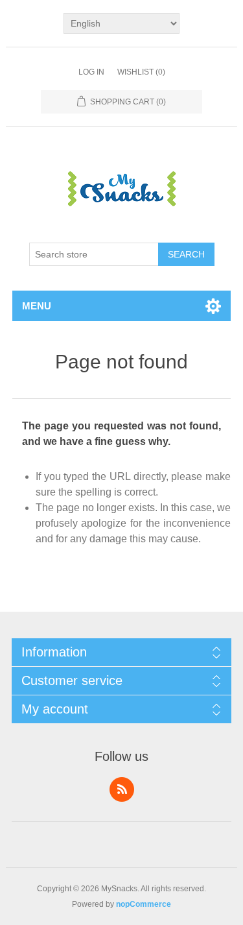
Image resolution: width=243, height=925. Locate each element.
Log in (91, 72)
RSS (122, 789)
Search (186, 254)
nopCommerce (143, 904)
